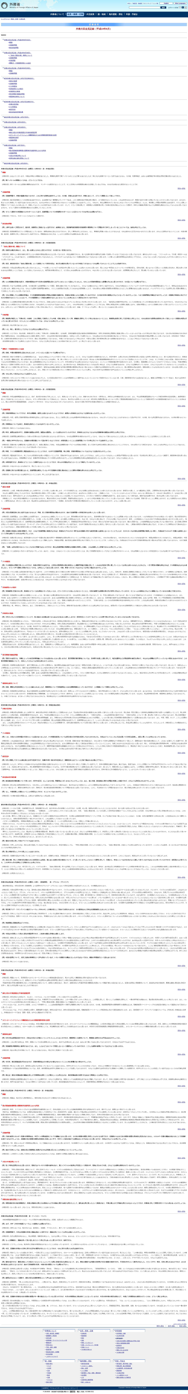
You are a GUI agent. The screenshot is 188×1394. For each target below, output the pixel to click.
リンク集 (155, 3)
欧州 (48, 1375)
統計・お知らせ (85, 1382)
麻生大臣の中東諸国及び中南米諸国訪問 (23, 132)
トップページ (5, 19)
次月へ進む (171, 1326)
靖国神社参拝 (13, 137)
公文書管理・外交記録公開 (124, 1368)
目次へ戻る (181, 188)
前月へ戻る (160, 1326)
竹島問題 (12, 60)
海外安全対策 (85, 1363)
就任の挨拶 (13, 81)
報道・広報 (14, 19)
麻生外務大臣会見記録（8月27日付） (17, 117)
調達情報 (119, 1370)
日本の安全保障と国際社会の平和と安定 (128, 1341)
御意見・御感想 (137, 3)
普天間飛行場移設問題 (17, 94)
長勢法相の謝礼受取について (19, 158)
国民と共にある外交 (122, 1350)
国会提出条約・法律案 (52, 1352)
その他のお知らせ (86, 1349)
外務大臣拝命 (13, 104)
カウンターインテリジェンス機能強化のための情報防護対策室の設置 (33, 135)
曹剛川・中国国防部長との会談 (20, 63)
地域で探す (49, 1363)
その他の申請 (120, 1373)
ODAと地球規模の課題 (123, 1343)
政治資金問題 (13, 48)
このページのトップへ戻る (179, 1323)
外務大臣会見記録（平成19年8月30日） (17, 53)
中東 (48, 1377)
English (166, 3)
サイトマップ (147, 3)
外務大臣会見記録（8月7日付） (15, 145)
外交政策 (90, 14)
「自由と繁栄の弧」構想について (20, 55)
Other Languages (180, 3)
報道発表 (83, 1335)
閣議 (10, 42)
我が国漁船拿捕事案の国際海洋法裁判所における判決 (27, 150)
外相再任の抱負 (14, 91)
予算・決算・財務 (51, 1347)
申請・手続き (132, 14)
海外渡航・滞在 (116, 14)
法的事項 (45, 1388)
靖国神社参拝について (17, 96)
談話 (82, 1338)
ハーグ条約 (84, 1370)
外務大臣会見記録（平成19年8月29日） (17, 68)
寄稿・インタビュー (87, 1342)
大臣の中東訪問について (17, 156)
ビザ (82, 1377)
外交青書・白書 (121, 1333)
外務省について (57, 14)
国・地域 (102, 14)
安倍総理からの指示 (16, 89)
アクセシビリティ (55, 1388)
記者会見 (22, 19)
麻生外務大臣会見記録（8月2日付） (16, 163)
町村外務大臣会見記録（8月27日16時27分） (19, 102)
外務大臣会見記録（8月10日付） (15, 127)
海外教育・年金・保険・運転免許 (91, 1373)
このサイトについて (52, 1356)
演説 (82, 1340)
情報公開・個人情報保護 (123, 1366)
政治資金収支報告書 (16, 112)
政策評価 (48, 1349)
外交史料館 (49, 1354)
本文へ (129, 3)
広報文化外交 (120, 1348)
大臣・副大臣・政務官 (52, 1333)
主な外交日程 (120, 1335)
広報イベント (85, 1347)
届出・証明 (84, 1368)
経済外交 (119, 1345)
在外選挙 (83, 1375)
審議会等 (48, 1342)
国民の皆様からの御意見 (123, 1377)
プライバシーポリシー (69, 1388)
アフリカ (49, 1380)
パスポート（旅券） (87, 1366)
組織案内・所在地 (51, 1335)
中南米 (49, 1373)
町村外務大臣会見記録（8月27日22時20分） (19, 78)
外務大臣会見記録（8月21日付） (15, 122)
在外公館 (48, 1338)
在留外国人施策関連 (87, 1380)
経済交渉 (12, 109)
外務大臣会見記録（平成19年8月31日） (17, 40)
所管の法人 (49, 1345)
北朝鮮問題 (13, 45)
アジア (49, 1366)
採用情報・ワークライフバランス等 (56, 1340)
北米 (48, 1370)
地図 (73, 1391)
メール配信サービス (122, 1375)
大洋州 (49, 1368)
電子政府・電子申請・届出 (124, 1363)
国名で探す (49, 1382)
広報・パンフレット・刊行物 (89, 1345)
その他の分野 (120, 1352)
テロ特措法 (13, 86)
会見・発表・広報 (75, 14)
